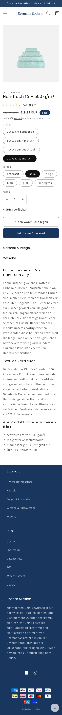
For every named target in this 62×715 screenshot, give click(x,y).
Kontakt (12, 490)
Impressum (14, 550)
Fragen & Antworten (19, 499)
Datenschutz (14, 558)
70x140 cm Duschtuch (21, 149)
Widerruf (12, 516)
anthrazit (13, 174)
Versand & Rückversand (21, 508)
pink (26, 183)
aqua (32, 174)
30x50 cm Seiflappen (20, 131)
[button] (5, 13)
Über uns (12, 541)
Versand (18, 118)
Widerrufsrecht (16, 576)
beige (49, 174)
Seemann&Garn (34, 709)
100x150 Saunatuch (19, 158)
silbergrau (45, 183)
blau (10, 183)
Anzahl (7, 191)
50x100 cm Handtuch (21, 140)
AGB (9, 567)
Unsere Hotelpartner (19, 482)
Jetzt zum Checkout (31, 233)
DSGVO (11, 584)
